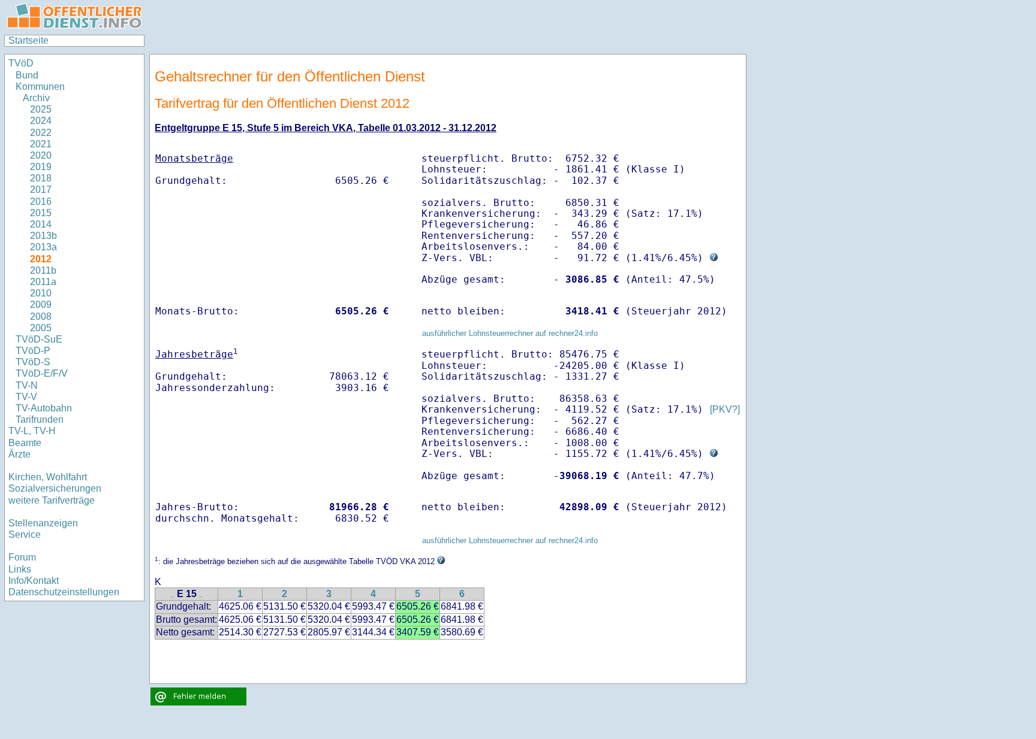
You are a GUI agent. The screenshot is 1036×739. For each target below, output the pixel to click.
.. (172, 595)
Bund (27, 75)
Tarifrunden (40, 419)
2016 (41, 201)
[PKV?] (725, 409)
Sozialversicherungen (54, 488)
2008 (41, 316)
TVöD (21, 63)
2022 (41, 133)
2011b (43, 270)
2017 (41, 189)
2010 (41, 293)
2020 (41, 155)
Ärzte (19, 454)
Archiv (36, 98)
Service (24, 534)
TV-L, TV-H (32, 431)
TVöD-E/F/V (42, 373)
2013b (43, 236)
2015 (41, 213)
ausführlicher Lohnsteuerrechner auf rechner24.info (510, 333)
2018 (41, 178)
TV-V (26, 397)
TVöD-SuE (39, 339)
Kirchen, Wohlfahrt (47, 477)
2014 (41, 224)
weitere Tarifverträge (51, 500)
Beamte (24, 443)
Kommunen (41, 86)
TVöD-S (33, 362)
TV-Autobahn (44, 408)
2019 (41, 167)
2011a (43, 282)
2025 (41, 109)
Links (19, 569)
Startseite (28, 40)
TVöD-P (33, 351)
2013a (43, 247)
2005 (41, 328)
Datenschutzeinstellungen (63, 592)
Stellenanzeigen (43, 523)
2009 (41, 304)
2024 (41, 121)
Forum (22, 557)
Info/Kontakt (33, 581)
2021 (41, 144)
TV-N (27, 385)
